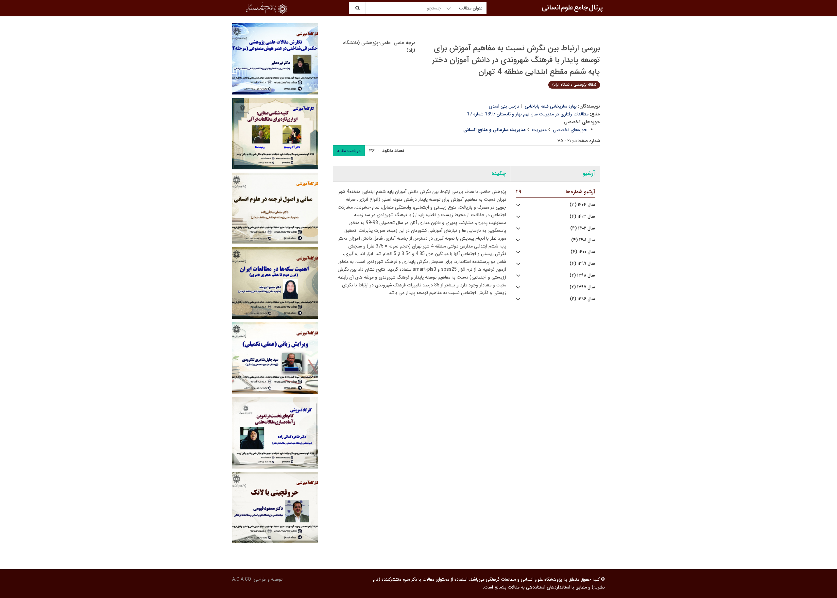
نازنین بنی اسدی (504, 106)
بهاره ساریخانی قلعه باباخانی (551, 106)
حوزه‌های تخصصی (570, 129)
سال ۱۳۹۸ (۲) (582, 275)
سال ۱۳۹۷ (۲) (582, 287)
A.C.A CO (241, 579)
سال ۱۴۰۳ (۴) (582, 216)
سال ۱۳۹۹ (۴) (582, 263)
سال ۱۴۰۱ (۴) (583, 240)
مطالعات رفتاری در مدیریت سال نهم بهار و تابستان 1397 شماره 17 (528, 114)
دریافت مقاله (349, 150)
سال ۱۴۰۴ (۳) (582, 204)
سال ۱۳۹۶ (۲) (582, 299)
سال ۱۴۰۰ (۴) (583, 251)
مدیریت (539, 129)
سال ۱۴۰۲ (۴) (582, 228)
